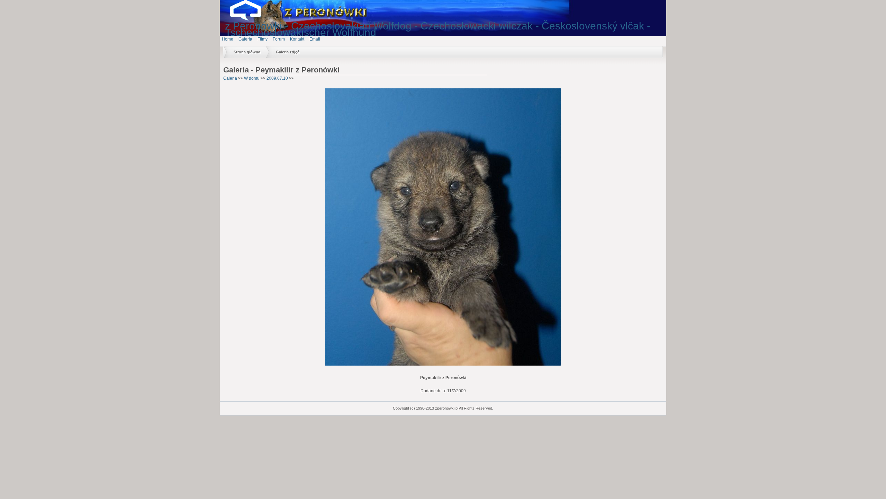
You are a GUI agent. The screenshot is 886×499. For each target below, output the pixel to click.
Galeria (245, 39)
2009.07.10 (277, 78)
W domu (252, 78)
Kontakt (297, 39)
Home (227, 39)
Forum (279, 39)
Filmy (262, 39)
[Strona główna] (251, 19)
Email (314, 39)
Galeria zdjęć (287, 52)
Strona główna (247, 52)
